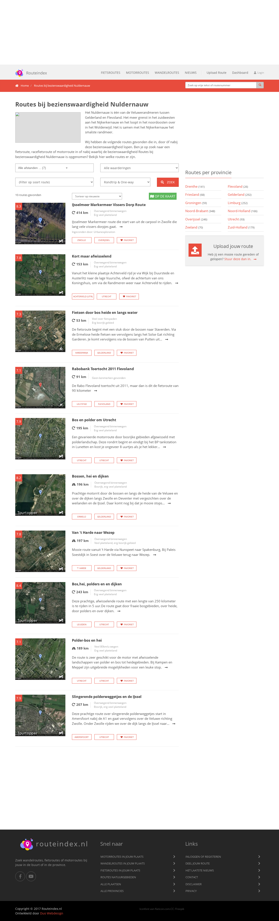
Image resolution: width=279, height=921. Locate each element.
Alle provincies (112, 891)
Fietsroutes (110, 72)
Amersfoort (82, 737)
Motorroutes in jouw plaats (121, 857)
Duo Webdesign (51, 913)
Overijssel (104, 240)
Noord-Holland (242, 211)
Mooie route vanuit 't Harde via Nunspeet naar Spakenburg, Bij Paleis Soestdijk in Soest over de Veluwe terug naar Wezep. (123, 552)
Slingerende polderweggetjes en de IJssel (106, 696)
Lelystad (82, 404)
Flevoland (104, 404)
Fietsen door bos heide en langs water (105, 312)
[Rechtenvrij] (48, 127)
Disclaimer (193, 884)
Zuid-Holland (241, 227)
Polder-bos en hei (87, 640)
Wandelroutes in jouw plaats (122, 863)
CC (172, 909)
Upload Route (216, 72)
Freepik (179, 909)
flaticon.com (162, 909)
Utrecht (106, 296)
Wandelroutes (167, 72)
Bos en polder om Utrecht (94, 420)
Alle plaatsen (110, 884)
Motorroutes (137, 72)
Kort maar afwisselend (91, 256)
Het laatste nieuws (199, 870)
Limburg (238, 203)
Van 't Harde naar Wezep (93, 532)
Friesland (195, 194)
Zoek (170, 182)
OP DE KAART (164, 196)
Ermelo (81, 516)
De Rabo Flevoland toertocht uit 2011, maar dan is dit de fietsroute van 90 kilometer (125, 388)
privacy (191, 891)
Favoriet (129, 240)
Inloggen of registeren (203, 857)
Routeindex (36, 73)
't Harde (81, 568)
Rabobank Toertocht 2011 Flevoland (103, 368)
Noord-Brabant (200, 211)
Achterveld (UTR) (83, 296)
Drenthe (195, 186)
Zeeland (194, 227)
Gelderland (104, 352)
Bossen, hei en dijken (90, 476)
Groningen (196, 203)
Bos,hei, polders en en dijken (97, 584)
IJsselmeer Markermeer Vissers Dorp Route (109, 204)
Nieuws (191, 72)
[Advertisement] (139, 32)
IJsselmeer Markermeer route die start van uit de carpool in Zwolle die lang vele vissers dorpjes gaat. (124, 227)
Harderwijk (81, 352)
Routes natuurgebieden (118, 877)
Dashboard (240, 72)
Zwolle (81, 240)
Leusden (82, 624)
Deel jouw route (197, 863)
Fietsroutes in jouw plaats (120, 870)
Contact (191, 877)
